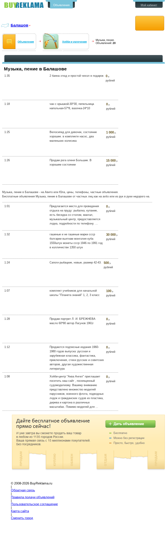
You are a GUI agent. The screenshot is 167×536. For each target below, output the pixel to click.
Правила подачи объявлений (32, 497)
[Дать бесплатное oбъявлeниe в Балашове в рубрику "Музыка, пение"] (149, 23)
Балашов (19, 25)
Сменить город (22, 518)
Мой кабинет (149, 5)
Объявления (61, 5)
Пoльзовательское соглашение (34, 504)
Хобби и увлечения (74, 41)
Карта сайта (20, 511)
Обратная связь (23, 490)
